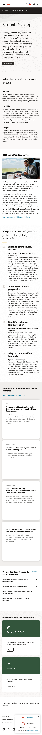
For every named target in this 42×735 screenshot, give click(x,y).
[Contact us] (38, 3)
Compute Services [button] (16, 10)
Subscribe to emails (7, 723)
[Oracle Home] (9, 3)
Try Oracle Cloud (8, 63)
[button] (3, 3)
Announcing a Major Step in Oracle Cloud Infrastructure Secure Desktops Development (21, 409)
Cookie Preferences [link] (7, 719)
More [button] (28, 10)
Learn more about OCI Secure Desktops (16, 217)
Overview (5, 10)
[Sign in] (34, 3)
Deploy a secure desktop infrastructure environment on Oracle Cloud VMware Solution (21, 490)
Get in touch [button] (11, 686)
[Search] (26, 3)
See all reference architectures (13, 395)
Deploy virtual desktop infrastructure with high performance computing (21, 530)
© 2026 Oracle (6, 716)
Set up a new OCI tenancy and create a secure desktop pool (21, 449)
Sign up (10, 650)
